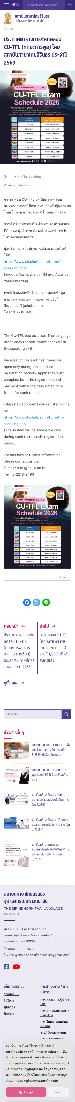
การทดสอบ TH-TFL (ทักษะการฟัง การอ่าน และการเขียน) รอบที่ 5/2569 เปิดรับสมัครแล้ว (51, 749)
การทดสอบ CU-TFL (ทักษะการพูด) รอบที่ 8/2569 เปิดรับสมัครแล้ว (50, 774)
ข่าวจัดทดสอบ (22, 185)
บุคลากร (9, 1007)
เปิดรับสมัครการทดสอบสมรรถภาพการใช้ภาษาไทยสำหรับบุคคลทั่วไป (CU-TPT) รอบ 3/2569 (51, 852)
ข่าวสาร (8, 28)
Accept (28, 1092)
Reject (58, 1092)
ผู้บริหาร (9, 1000)
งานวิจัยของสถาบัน (53, 1033)
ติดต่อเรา (10, 1013)
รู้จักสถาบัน (11, 994)
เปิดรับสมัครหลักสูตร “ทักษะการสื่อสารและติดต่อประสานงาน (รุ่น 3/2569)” (51, 824)
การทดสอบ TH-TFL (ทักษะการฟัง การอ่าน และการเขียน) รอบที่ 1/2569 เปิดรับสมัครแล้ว (55, 648)
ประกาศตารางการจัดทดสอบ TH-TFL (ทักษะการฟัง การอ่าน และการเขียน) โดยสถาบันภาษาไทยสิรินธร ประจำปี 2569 (19, 651)
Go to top (65, 577)
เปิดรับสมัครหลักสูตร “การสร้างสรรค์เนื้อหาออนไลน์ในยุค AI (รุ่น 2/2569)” (51, 799)
